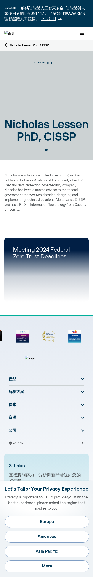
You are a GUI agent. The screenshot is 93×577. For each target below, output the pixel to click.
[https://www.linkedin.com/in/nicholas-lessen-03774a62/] (46, 149)
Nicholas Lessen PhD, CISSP (29, 45)
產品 (12, 379)
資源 (12, 417)
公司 (12, 430)
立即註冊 (48, 18)
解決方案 (16, 392)
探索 (12, 404)
